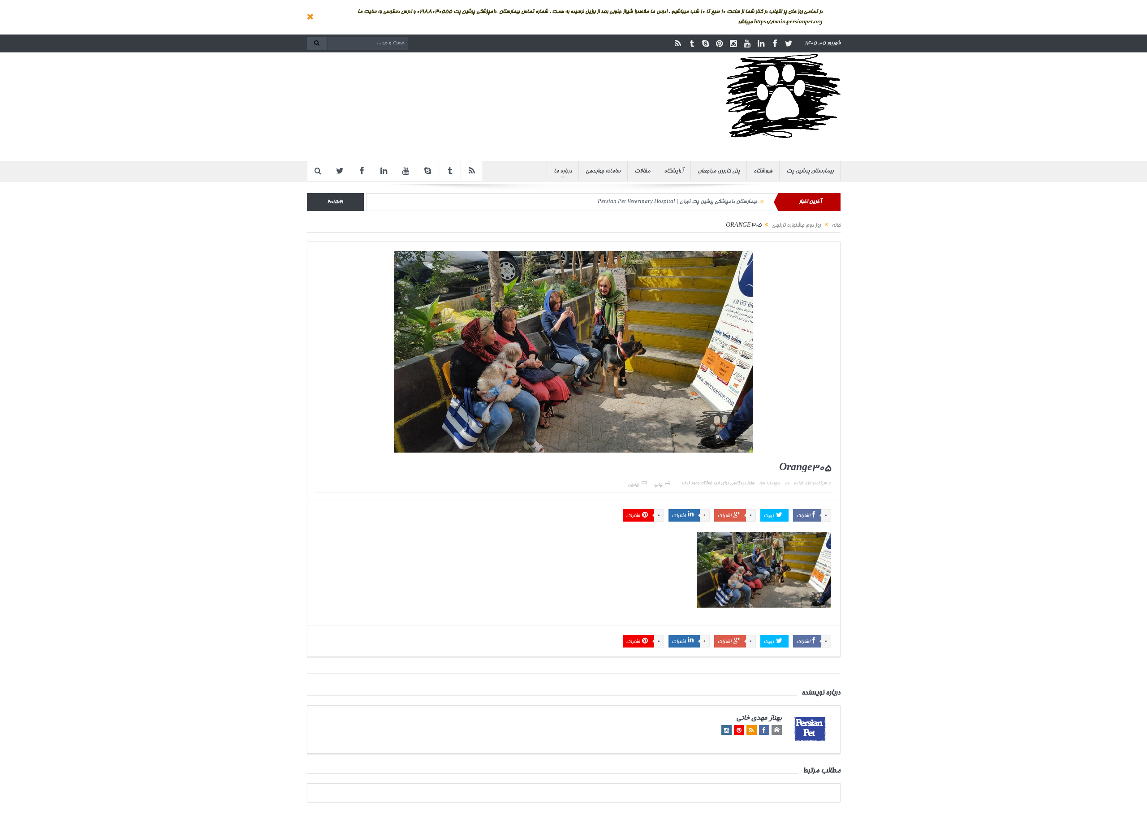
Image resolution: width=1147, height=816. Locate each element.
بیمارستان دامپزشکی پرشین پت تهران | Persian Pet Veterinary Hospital (677, 202)
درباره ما (563, 171)
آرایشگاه (674, 171)
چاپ (658, 485)
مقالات (642, 171)
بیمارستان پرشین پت (809, 171)
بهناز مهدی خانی (759, 718)
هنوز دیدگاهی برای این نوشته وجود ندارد (718, 483)
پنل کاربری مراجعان (719, 171)
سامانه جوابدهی (603, 171)
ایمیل (633, 485)
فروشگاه (763, 171)
